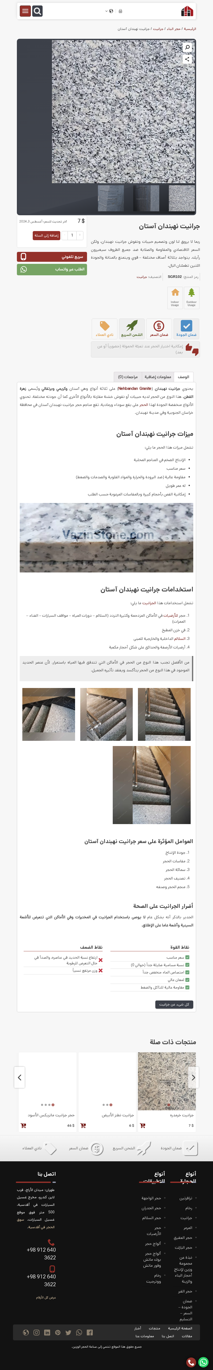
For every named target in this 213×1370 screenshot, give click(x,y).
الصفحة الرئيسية (180, 1328)
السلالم (179, 639)
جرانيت (158, 28)
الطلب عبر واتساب (69, 269)
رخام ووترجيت (153, 1278)
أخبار (137, 1328)
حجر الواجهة (151, 1198)
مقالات (187, 1336)
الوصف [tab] (183, 377)
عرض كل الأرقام (46, 1297)
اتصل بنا (168, 1336)
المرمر (188, 1228)
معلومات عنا (145, 1336)
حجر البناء (174, 28)
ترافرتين (185, 1198)
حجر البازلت (183, 1248)
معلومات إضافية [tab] (158, 377)
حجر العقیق (183, 1238)
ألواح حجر (153, 1244)
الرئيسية (190, 28)
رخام (188, 1208)
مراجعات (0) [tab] (128, 377)
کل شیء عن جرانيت (174, 1004)
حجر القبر (185, 1291)
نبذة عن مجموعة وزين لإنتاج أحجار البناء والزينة (183, 1269)
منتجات (154, 1328)
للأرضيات (170, 616)
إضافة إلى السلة (46, 235)
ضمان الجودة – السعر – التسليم (185, 1310)
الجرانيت (149, 603)
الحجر (143, 405)
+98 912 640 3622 (41, 1254)
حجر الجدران (151, 1208)
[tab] (168, 1104)
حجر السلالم (151, 1218)
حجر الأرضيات (154, 1231)
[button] (187, 47)
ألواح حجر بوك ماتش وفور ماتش (152, 1260)
